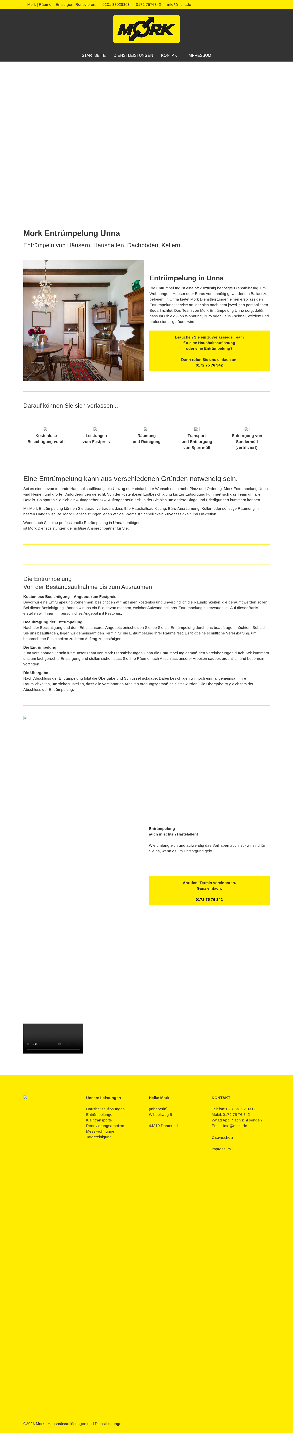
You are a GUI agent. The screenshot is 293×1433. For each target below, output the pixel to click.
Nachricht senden (247, 1120)
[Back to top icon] (274, 1425)
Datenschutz (222, 1137)
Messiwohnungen (101, 1131)
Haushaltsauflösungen (105, 1109)
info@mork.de (179, 4)
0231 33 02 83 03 (241, 1109)
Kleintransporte (99, 1120)
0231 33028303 (116, 4)
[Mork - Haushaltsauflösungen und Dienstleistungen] (146, 29)
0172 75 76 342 (209, 365)
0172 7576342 (148, 4)
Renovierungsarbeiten (105, 1126)
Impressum (221, 1149)
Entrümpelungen (100, 1114)
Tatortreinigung (99, 1137)
